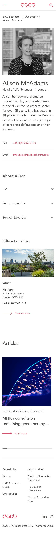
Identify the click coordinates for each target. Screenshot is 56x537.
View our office (22, 313)
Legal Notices (35, 469)
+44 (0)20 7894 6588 (24, 143)
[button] (51, 5)
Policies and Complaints (34, 489)
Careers (6, 476)
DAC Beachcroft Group (11, 485)
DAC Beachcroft (12, 17)
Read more (20, 433)
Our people (31, 17)
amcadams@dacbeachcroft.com (31, 155)
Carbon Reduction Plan (38, 499)
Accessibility (9, 469)
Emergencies (9, 494)
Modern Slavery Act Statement (39, 478)
